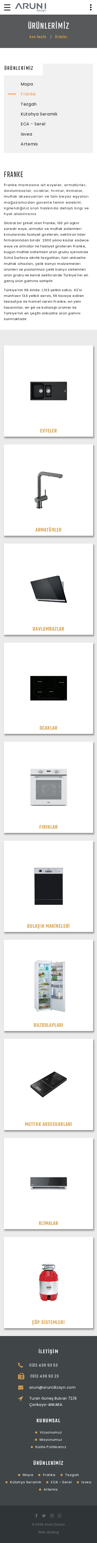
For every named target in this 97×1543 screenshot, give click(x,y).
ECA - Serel (33, 124)
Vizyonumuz (51, 1432)
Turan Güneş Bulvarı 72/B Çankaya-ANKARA (53, 1401)
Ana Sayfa (37, 37)
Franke (28, 94)
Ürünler (61, 37)
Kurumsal (48, 1421)
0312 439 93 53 (43, 1365)
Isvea (26, 134)
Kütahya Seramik (39, 114)
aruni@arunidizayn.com (52, 1387)
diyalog (53, 1532)
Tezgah (29, 104)
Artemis (29, 144)
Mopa (27, 84)
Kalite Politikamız (50, 1446)
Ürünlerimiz (18, 68)
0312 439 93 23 (44, 1376)
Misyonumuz (51, 1439)
